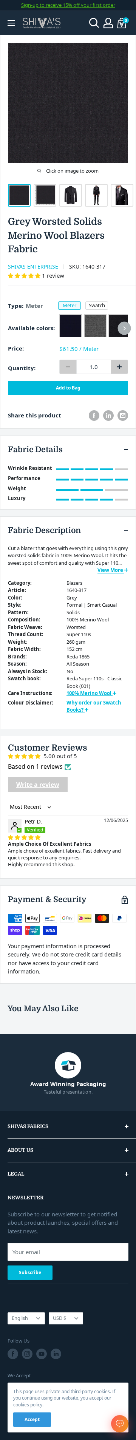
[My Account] (108, 23)
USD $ (59, 1318)
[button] (25, 275)
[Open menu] (11, 23)
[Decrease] (68, 367)
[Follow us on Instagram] (27, 1354)
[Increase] (119, 367)
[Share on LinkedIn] (108, 415)
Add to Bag (68, 388)
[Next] (124, 328)
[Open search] (94, 23)
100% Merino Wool (89, 693)
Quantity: (22, 368)
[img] (24, 837)
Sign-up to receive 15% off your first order (68, 5)
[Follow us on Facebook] (13, 1354)
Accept (32, 1419)
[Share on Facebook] (94, 415)
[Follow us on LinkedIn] (56, 1354)
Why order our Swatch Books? (93, 706)
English (20, 1318)
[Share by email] (122, 415)
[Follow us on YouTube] (41, 1354)
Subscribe (30, 1272)
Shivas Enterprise (33, 266)
